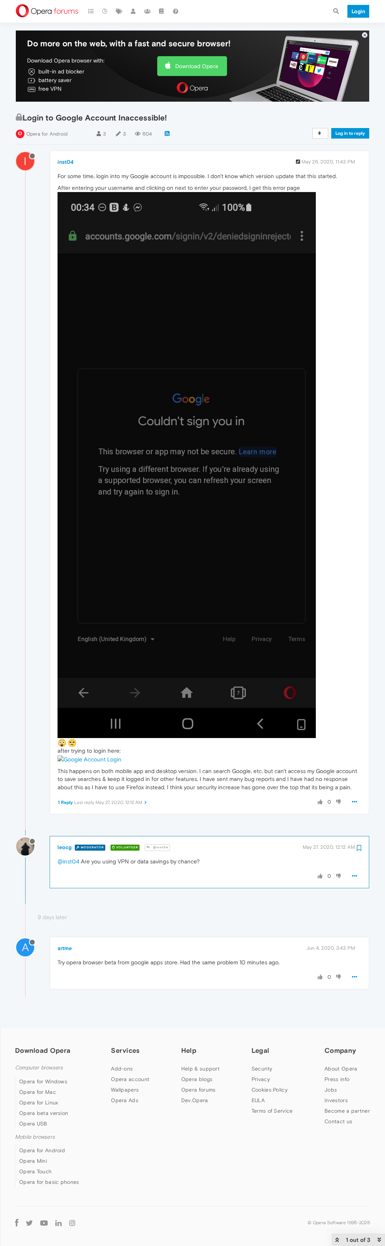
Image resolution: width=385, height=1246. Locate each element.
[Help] (175, 11)
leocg (64, 847)
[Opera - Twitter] (29, 1222)
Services (125, 1050)
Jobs (330, 1090)
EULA (258, 1100)
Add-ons (122, 1069)
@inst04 (160, 847)
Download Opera (196, 66)
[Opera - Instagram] (72, 1222)
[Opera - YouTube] (44, 1222)
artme (65, 948)
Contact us (338, 1121)
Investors (336, 1100)
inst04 (66, 162)
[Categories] (91, 11)
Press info (336, 1079)
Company (340, 1050)
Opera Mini (33, 1161)
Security (262, 1069)
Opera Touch (35, 1171)
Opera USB (33, 1124)
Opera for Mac (37, 1092)
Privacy (261, 1079)
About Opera (340, 1069)
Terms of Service (272, 1111)
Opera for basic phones (49, 1182)
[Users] (133, 11)
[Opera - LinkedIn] (58, 1222)
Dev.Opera (194, 1100)
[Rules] (162, 11)
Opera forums (198, 1090)
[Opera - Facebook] (16, 1222)
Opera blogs (196, 1079)
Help (188, 1050)
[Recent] (105, 11)
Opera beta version (43, 1113)
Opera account (130, 1079)
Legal (261, 1050)
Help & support (200, 1069)
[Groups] (147, 11)
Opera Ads (124, 1100)
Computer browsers (39, 1068)
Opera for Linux (38, 1103)
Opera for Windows (43, 1081)
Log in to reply (350, 133)
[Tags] (119, 11)
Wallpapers (125, 1090)
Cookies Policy (270, 1090)
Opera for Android (47, 134)
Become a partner (347, 1111)
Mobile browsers (35, 1137)
